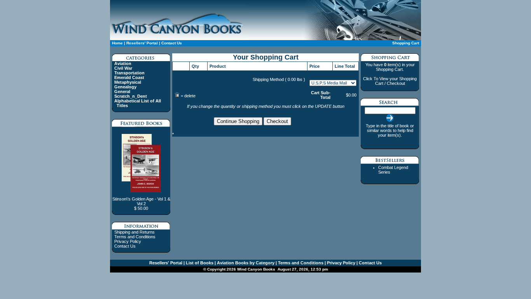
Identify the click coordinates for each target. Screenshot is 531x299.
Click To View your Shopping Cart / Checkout (390, 81)
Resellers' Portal (142, 43)
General (122, 91)
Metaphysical (127, 82)
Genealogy (125, 86)
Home (117, 43)
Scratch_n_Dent (130, 96)
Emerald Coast (129, 77)
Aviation (122, 63)
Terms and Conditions (134, 236)
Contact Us (171, 43)
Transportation (129, 72)
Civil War (123, 68)
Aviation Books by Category (245, 262)
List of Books (199, 262)
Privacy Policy (127, 241)
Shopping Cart (405, 43)
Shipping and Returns (134, 232)
